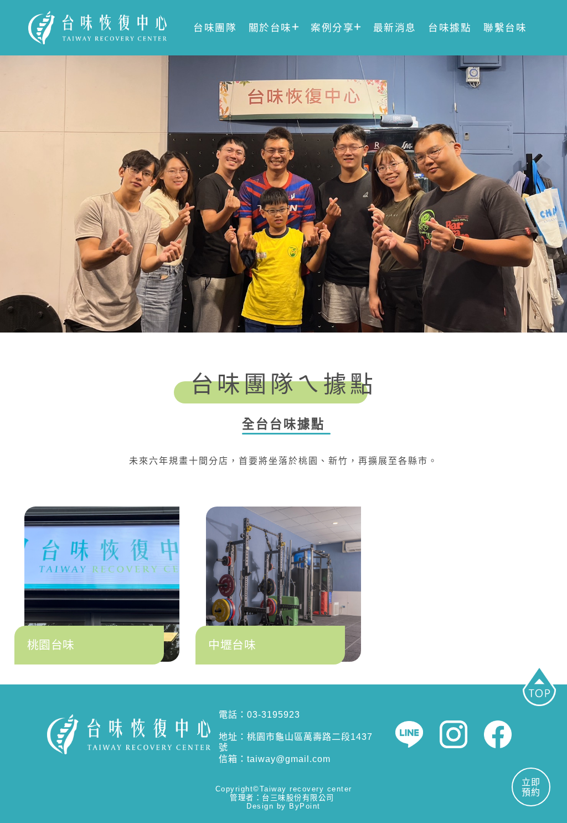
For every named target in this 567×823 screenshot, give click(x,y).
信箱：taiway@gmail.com (275, 759)
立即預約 (531, 787)
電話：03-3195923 (259, 714)
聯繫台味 (505, 27)
